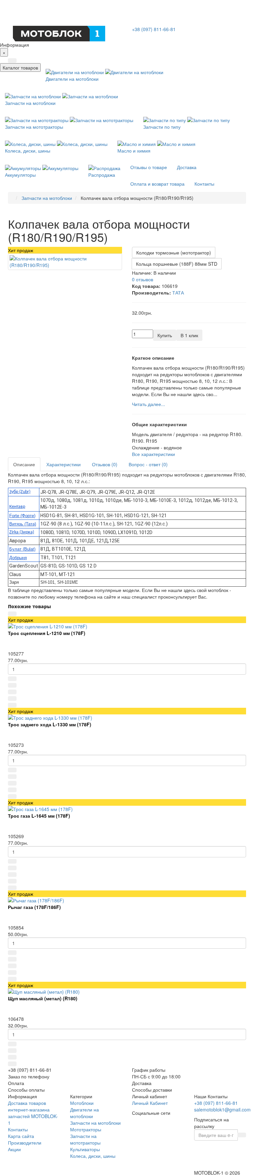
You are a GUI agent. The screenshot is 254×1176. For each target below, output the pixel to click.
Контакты (18, 1129)
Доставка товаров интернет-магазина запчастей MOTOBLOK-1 (33, 1113)
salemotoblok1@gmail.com (222, 1109)
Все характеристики (153, 454)
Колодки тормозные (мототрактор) (173, 252)
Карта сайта (21, 1136)
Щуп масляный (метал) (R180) (42, 998)
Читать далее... (148, 404)
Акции (14, 1149)
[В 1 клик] (12, 685)
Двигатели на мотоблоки (84, 1112)
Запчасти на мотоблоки (95, 1122)
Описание (24, 464)
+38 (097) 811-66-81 (154, 29)
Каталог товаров (20, 67)
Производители (24, 1142)
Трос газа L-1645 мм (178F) (39, 815)
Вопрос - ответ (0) (148, 464)
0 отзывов (142, 279)
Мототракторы (85, 1129)
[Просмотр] (12, 613)
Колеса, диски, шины (92, 1156)
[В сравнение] (12, 698)
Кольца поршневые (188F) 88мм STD (176, 263)
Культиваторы (85, 1149)
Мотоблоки (82, 1103)
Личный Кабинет (150, 1103)
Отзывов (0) (104, 464)
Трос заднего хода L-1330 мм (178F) (49, 724)
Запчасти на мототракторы (85, 1139)
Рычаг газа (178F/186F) (34, 907)
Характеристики (63, 464)
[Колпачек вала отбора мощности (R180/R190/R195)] (65, 261)
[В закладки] (12, 692)
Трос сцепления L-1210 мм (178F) (46, 633)
